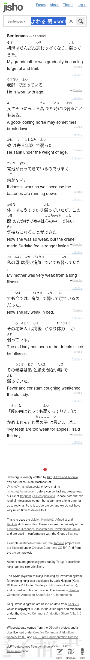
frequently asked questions (37, 496)
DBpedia (54, 627)
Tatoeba (77, 66)
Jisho (13, 7)
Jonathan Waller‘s (49, 646)
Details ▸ (77, 74)
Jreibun (16, 552)
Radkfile (12, 524)
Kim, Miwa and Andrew (62, 477)
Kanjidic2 (47, 519)
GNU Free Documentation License (55, 637)
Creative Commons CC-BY (49, 547)
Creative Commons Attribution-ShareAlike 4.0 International (43, 592)
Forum (41, 4)
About (54, 4)
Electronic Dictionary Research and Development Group (43, 529)
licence (72, 533)
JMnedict (61, 519)
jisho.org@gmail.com (21, 491)
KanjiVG (73, 604)
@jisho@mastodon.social (23, 486)
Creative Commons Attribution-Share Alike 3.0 (50, 613)
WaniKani (37, 566)
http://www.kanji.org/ (62, 585)
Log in (82, 4)
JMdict (35, 519)
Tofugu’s (61, 561)
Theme (68, 4)
